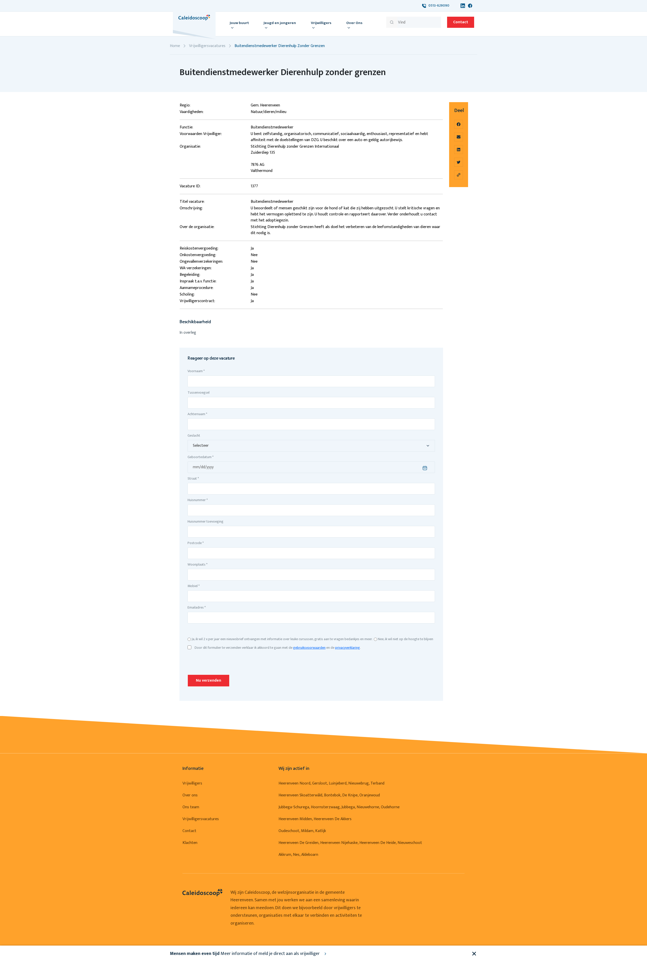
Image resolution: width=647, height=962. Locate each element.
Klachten (189, 842)
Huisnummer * (198, 500)
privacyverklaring (347, 648)
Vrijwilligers (192, 783)
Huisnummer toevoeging (205, 521)
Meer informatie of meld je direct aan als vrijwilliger (245, 953)
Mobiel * (194, 586)
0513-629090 (437, 5)
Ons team (190, 807)
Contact (460, 22)
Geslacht (194, 435)
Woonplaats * (197, 564)
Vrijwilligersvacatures (207, 45)
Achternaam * (197, 414)
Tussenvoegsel (199, 392)
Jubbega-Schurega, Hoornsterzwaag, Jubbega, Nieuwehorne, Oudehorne (339, 807)
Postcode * (196, 543)
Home (175, 45)
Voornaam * (196, 371)
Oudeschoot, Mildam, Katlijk (302, 830)
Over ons (190, 795)
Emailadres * (197, 607)
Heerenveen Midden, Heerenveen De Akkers (315, 819)
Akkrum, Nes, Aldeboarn (298, 854)
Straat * (193, 478)
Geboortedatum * (201, 457)
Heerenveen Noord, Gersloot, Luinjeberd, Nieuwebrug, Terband (331, 783)
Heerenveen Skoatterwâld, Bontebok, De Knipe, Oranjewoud (329, 795)
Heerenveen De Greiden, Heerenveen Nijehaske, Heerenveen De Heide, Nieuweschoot (350, 842)
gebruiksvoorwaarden (309, 648)
